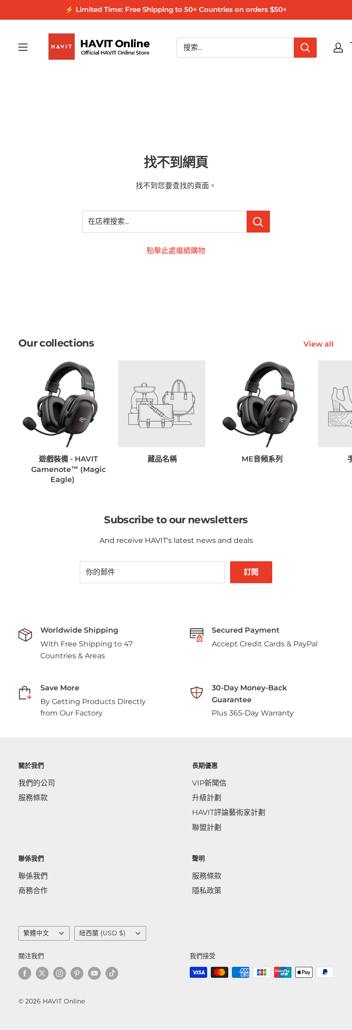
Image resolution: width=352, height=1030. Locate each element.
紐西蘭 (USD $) (102, 933)
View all (319, 344)
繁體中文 (36, 933)
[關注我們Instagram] (59, 973)
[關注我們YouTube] (94, 973)
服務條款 (33, 797)
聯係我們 (33, 876)
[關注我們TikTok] (111, 973)
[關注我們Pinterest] (77, 973)
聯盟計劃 (206, 827)
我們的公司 (36, 783)
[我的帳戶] (338, 48)
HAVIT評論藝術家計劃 (228, 812)
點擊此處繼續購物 (176, 250)
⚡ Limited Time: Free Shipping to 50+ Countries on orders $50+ (176, 9)
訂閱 (251, 572)
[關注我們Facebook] (24, 973)
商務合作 (33, 890)
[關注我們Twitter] (42, 973)
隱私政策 (206, 890)
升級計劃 (206, 797)
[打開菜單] (23, 47)
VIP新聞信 (209, 783)
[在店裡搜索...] (258, 222)
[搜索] (305, 48)
